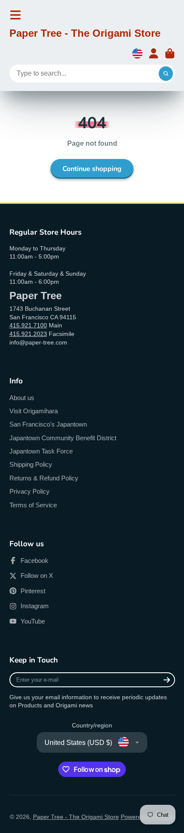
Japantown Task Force (41, 451)
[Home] (84, 34)
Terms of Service (33, 505)
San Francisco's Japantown (48, 424)
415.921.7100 (28, 325)
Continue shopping (92, 169)
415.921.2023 (28, 333)
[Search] (166, 73)
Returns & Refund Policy (43, 478)
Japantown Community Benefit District (62, 438)
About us (21, 397)
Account (153, 53)
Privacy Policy (29, 491)
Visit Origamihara (33, 411)
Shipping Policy (30, 464)
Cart (170, 53)
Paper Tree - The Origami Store (76, 816)
